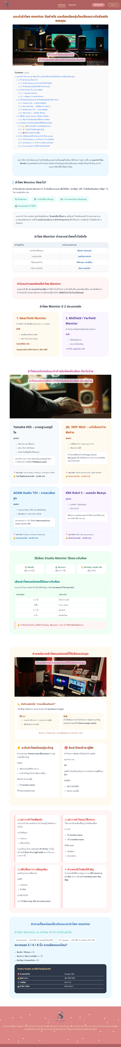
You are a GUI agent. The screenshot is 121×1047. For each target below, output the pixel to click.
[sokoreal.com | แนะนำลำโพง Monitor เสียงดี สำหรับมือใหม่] (28, 5)
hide (26, 73)
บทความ (72, 5)
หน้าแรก (62, 5)
